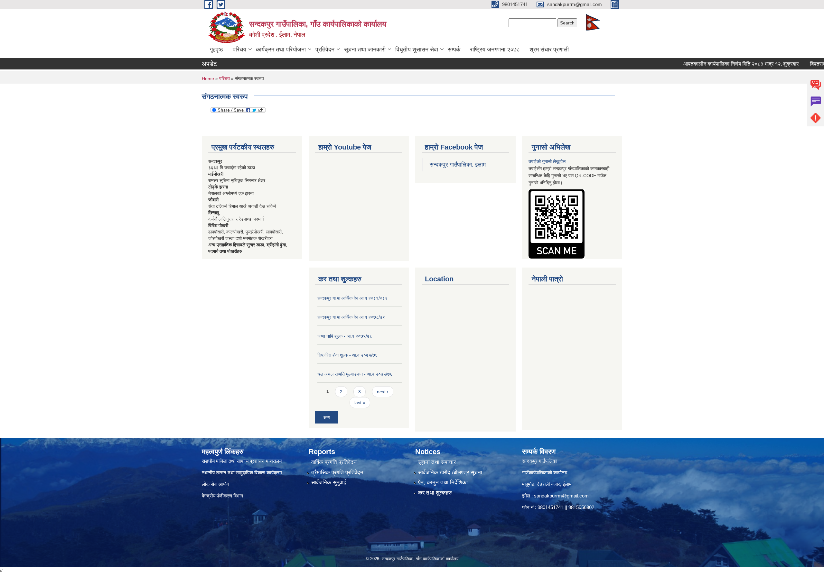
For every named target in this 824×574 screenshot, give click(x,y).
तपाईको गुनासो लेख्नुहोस (547, 161)
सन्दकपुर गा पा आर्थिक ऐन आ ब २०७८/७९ (351, 317)
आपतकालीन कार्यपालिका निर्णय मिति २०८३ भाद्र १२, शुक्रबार (723, 64)
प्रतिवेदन (324, 49)
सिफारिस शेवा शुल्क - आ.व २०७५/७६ (347, 355)
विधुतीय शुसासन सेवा (416, 49)
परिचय (239, 49)
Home (208, 78)
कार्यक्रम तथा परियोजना (281, 49)
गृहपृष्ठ (216, 49)
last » (359, 402)
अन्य (326, 417)
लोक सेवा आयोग (215, 484)
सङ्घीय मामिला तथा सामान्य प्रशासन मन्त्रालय (242, 461)
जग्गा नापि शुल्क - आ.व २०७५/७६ (344, 336)
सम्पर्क (454, 49)
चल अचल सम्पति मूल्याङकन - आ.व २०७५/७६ (354, 374)
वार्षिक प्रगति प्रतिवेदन (334, 462)
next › (383, 391)
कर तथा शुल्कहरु (435, 493)
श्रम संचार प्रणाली (549, 49)
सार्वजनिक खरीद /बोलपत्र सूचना (450, 472)
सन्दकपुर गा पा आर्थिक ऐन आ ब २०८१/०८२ (352, 298)
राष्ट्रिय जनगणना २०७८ (495, 49)
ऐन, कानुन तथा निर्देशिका (443, 482)
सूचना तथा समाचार (437, 462)
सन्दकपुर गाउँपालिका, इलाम (458, 164)
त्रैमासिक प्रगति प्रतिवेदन (337, 472)
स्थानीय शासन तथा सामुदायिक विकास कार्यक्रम (242, 472)
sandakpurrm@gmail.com (561, 495)
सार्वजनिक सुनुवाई (328, 482)
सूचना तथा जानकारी (365, 49)
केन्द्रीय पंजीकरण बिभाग (223, 495)
